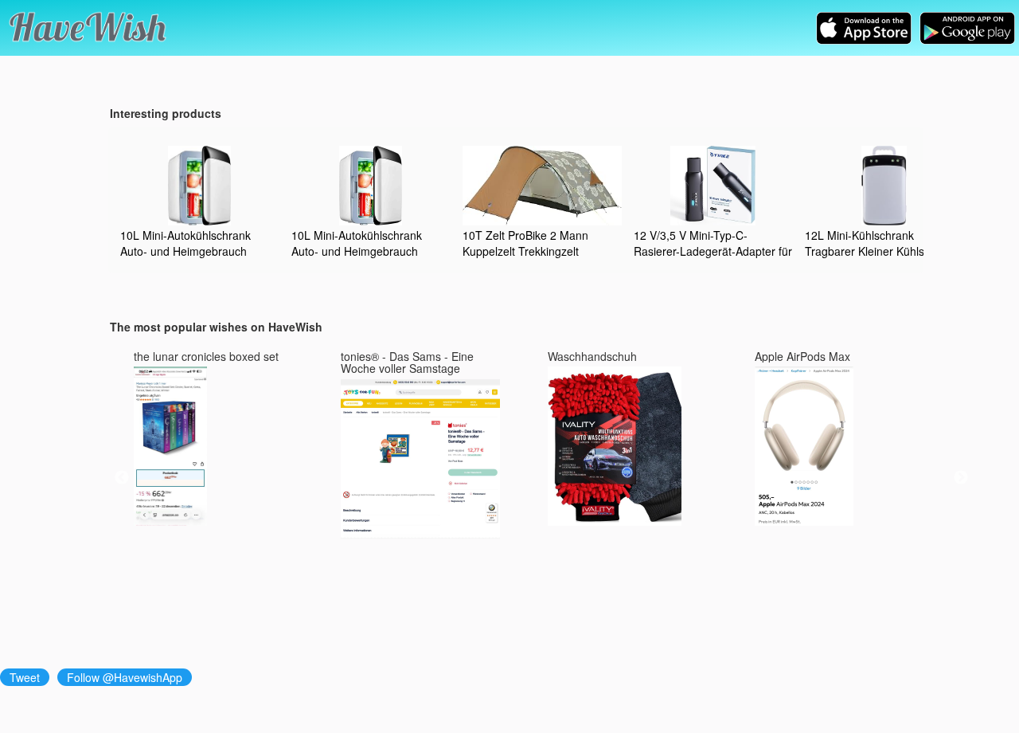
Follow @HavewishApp (124, 677)
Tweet (25, 677)
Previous (122, 478)
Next (961, 478)
